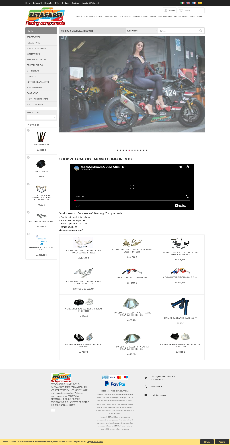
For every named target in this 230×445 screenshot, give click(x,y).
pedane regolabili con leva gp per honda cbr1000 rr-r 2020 (83, 251)
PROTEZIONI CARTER (36, 59)
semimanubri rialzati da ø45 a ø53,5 (180, 277)
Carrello (187, 10)
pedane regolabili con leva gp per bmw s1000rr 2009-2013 (131, 250)
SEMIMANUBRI (33, 54)
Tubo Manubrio (41, 144)
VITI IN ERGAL (33, 70)
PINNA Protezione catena (37, 98)
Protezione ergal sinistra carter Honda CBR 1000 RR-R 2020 (132, 347)
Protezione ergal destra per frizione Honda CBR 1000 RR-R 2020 (132, 313)
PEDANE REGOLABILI (36, 48)
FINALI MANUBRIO (35, 87)
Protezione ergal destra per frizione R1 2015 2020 (83, 309)
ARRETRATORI (33, 37)
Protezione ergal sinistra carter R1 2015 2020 (83, 345)
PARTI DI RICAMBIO (35, 104)
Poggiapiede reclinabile (41, 221)
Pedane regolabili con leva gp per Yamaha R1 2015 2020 (83, 282)
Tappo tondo (41, 171)
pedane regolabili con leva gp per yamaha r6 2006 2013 (180, 253)
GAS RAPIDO (32, 93)
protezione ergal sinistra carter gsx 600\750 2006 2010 (41, 197)
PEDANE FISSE (33, 42)
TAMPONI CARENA (35, 65)
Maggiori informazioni (95, 441)
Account (172, 10)
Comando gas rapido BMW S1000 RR (180, 318)
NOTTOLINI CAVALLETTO (38, 82)
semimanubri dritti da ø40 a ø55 (41, 248)
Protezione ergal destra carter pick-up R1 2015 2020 (180, 345)
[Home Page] (70, 378)
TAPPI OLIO (32, 76)
